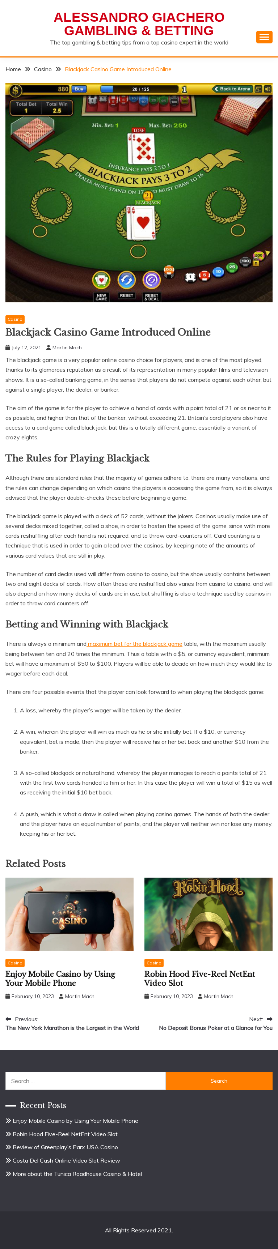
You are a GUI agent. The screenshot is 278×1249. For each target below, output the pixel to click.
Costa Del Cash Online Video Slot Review (66, 1160)
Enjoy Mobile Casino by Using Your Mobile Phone (60, 979)
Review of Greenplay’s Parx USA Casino (65, 1147)
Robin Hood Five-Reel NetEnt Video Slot (65, 1134)
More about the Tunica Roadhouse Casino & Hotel (77, 1173)
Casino (15, 319)
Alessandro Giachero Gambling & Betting (139, 24)
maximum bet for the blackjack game (134, 643)
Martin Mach (67, 347)
